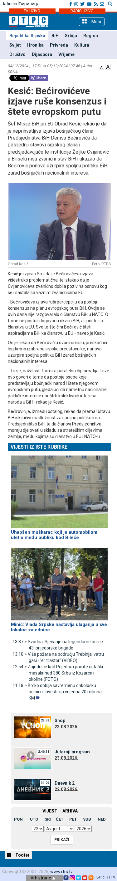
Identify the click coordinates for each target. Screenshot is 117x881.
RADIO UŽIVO (82, 11)
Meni (95, 21)
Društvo (17, 54)
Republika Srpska (27, 35)
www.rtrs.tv (61, 871)
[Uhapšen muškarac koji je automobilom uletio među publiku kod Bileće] (59, 488)
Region (90, 35)
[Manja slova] (101, 66)
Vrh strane (41, 877)
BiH (55, 35)
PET (73, 819)
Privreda (59, 45)
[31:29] (33, 789)
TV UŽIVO (32, 11)
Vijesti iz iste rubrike (39, 447)
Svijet (15, 45)
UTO (34, 819)
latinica (10, 3)
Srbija (71, 35)
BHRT (101, 877)
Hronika (35, 45)
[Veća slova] (108, 66)
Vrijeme (66, 54)
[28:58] (33, 726)
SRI (48, 819)
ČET (59, 819)
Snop (60, 720)
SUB (87, 819)
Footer (22, 855)
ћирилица (29, 3)
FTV (112, 877)
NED (102, 819)
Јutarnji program (72, 751)
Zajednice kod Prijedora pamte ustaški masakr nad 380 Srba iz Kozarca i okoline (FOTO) (57, 673)
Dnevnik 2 (65, 783)
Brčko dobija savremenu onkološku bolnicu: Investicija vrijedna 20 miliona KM (57, 691)
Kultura (81, 45)
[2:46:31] (33, 758)
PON (18, 819)
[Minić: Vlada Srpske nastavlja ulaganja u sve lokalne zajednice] (59, 581)
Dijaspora (42, 54)
